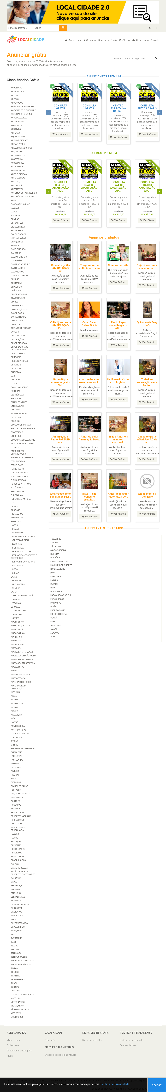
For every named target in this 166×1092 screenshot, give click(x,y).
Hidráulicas (17, 514)
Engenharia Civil (19, 414)
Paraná (54, 580)
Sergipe (54, 543)
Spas (13, 919)
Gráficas (15, 510)
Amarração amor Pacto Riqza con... (118, 495)
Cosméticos (17, 324)
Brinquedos (17, 242)
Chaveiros (16, 287)
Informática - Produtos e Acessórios (24, 556)
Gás (13, 503)
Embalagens (17, 406)
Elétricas (16, 398)
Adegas (14, 99)
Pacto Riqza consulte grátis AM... (118, 325)
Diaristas (16, 372)
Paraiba (54, 584)
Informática (17, 548)
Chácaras (16, 291)
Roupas (14, 864)
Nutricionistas (18, 730)
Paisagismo (16, 752)
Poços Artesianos (20, 794)
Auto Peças (17, 182)
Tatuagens (16, 938)
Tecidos (15, 949)
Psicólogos (17, 824)
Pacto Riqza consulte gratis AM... (60, 382)
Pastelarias (17, 760)
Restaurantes (18, 860)
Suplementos (17, 927)
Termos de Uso (128, 1045)
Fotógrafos (17, 488)
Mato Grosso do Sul (60, 595)
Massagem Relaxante (22, 659)
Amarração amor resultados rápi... (89, 381)
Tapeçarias (17, 931)
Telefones (16, 953)
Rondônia (55, 558)
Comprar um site (118, 265)
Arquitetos (17, 152)
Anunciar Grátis (109, 40)
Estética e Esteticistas (23, 444)
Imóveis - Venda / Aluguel (23, 536)
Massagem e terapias (22, 652)
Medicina (15, 692)
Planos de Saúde (19, 786)
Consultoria (17, 313)
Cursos (15, 332)
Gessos (14, 506)
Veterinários (17, 1002)
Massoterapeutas (20, 674)
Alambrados (17, 122)
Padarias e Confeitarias (23, 748)
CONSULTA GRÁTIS (60, 107)
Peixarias (16, 764)
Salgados (16, 878)
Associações (17, 163)
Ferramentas (18, 461)
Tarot (14, 934)
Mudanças (16, 715)
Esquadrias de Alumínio (23, 440)
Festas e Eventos (20, 473)
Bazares (15, 215)
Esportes (16, 436)
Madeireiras (17, 622)
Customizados (18, 336)
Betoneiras (17, 223)
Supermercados (19, 923)
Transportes (17, 979)
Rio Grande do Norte (61, 565)
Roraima (54, 554)
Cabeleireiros (18, 249)
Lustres (15, 618)
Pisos (13, 778)
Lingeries (15, 599)
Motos (14, 707)
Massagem (16, 648)
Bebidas (15, 219)
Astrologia (17, 167)
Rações (15, 834)
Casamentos (17, 272)
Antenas (15, 133)
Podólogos (17, 797)
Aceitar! (157, 1085)
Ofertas (126, 40)
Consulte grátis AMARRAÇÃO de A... (147, 439)
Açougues (16, 95)
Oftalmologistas (20, 734)
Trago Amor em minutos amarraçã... (118, 439)
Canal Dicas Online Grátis (89, 324)
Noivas (14, 722)
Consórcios (17, 305)
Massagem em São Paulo (23, 656)
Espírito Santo (57, 610)
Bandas (15, 208)
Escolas (15, 421)
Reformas (16, 845)
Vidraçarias (17, 1006)
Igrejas (15, 529)
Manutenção (17, 629)
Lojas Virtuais (18, 611)
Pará (52, 588)
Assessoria (17, 159)
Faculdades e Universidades (18, 452)
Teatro (14, 946)
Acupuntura (17, 91)
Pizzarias (16, 782)
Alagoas (54, 633)
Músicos (15, 718)
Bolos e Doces (18, 234)
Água (13, 200)
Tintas (14, 968)
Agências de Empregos (22, 106)
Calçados (16, 253)
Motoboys (16, 700)
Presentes (16, 809)
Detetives (16, 368)
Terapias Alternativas (22, 961)
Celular (15, 279)
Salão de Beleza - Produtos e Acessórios (23, 873)
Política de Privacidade (115, 1084)
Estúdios (15, 447)
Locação (15, 607)
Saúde (14, 882)
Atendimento (142, 40)
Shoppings (16, 901)
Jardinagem (17, 565)
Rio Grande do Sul (59, 561)
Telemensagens (19, 957)
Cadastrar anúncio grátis (19, 1050)
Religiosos (16, 853)
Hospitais (16, 521)
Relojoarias (17, 856)
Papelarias (16, 756)
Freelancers (17, 491)
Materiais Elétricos (21, 682)
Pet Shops (16, 767)
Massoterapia (18, 678)
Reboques (16, 841)
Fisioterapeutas (19, 476)
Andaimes (16, 129)
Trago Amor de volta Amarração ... (89, 268)
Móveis (14, 711)
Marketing (16, 637)
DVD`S (14, 383)
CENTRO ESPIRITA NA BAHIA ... (118, 108)
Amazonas (55, 625)
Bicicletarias (18, 227)
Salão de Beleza (19, 868)
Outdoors (16, 737)
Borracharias (18, 238)
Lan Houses (17, 581)
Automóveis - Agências (22, 197)
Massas (15, 671)
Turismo (15, 987)
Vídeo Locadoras (20, 1009)
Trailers (15, 976)
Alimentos (16, 125)
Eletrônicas (17, 395)
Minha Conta (13, 1040)
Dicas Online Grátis (92, 1040)
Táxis (13, 942)
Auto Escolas (18, 178)
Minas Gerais (56, 591)
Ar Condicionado (20, 140)
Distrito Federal (58, 614)
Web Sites (16, 1013)
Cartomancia (18, 268)
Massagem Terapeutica (23, 663)
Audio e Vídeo (18, 170)
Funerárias (17, 495)
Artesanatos (17, 155)
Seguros (15, 889)
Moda (14, 696)
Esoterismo (17, 432)
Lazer (14, 592)
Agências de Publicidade (23, 110)
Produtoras (17, 812)
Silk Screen (17, 908)
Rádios (14, 838)
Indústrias (16, 544)
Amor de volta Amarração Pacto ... (89, 439)
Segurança (16, 885)
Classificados (18, 298)
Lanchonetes (17, 584)
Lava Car (15, 588)
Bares (14, 212)
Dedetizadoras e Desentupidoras (19, 348)
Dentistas (16, 357)
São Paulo (55, 546)
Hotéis (14, 525)
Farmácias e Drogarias (23, 458)
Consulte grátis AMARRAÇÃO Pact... (60, 268)
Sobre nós (50, 1040)
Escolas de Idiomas (21, 425)
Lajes (14, 577)
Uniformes (16, 991)
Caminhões (16, 260)
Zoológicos (17, 1017)
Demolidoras (17, 353)
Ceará (53, 618)
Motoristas (17, 704)
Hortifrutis (17, 518)
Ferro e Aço (17, 465)
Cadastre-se (13, 1045)
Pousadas (16, 805)
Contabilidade (18, 317)
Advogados (17, 103)
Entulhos (16, 417)
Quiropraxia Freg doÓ (147, 324)
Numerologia (18, 726)
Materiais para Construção (18, 687)
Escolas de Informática (23, 428)
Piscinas (15, 775)
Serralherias (18, 897)
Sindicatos (16, 912)
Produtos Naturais (21, 816)
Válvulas (15, 998)
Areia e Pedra (18, 144)
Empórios (16, 410)
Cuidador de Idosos (21, 328)
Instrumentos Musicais (23, 562)
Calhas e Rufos (19, 257)
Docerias (15, 380)
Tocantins (55, 539)
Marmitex (16, 641)
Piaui (52, 573)
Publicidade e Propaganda (18, 828)
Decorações (17, 339)
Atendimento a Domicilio (147, 495)
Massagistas (17, 667)
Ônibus (14, 745)
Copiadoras (17, 321)
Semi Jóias (16, 893)
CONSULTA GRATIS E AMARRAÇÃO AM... (60, 186)
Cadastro (91, 40)
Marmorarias (18, 644)
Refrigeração (18, 849)
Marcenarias (17, 633)
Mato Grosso (57, 599)
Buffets (15, 245)
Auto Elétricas (19, 174)
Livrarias (16, 603)
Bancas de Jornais (20, 204)
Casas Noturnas (19, 275)
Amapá (53, 629)
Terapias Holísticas (21, 964)
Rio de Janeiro (57, 569)
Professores (17, 820)
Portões (15, 801)
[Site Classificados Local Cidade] (27, 39)
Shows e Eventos (20, 904)
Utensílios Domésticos (22, 994)
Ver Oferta (62, 220)
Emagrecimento (19, 402)
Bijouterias (17, 230)
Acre (52, 636)
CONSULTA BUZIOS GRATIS (147, 107)
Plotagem (16, 790)
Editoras (15, 391)
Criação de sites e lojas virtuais (60, 1055)
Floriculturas (18, 480)
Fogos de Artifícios (21, 484)
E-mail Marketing (19, 387)
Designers (16, 365)
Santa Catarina (58, 550)
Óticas (14, 741)
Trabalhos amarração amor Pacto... (147, 382)
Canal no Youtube (20, 264)
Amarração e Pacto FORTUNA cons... (61, 439)
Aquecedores (18, 137)
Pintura (15, 771)
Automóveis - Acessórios (24, 193)
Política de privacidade (131, 1040)
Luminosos (16, 614)
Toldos (14, 972)
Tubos (14, 983)
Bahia (53, 621)
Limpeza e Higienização (22, 595)
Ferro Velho (17, 469)
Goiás (53, 606)
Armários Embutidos (21, 148)
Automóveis (17, 189)
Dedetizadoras (19, 343)
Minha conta (74, 40)
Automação (17, 185)
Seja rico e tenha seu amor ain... (147, 267)
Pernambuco (57, 576)
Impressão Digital (20, 540)
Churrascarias (19, 294)
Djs (13, 376)
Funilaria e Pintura (20, 499)
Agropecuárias (19, 118)
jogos (14, 569)
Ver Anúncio (62, 134)
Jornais (15, 573)
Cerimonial (16, 283)
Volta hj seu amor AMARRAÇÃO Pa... (60, 325)
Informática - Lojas (21, 551)
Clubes (14, 302)
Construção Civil (20, 309)
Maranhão (55, 603)
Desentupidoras (19, 361)
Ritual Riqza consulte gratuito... (89, 496)
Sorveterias (17, 916)
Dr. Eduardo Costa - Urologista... (118, 381)
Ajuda (156, 40)
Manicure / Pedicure (21, 626)
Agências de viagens (21, 114)
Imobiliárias (17, 533)
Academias (16, 88)
